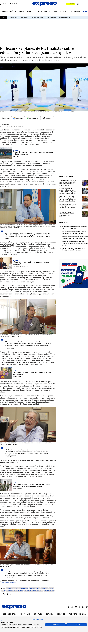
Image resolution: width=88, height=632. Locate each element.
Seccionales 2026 (37, 17)
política (12, 11)
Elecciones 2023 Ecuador (15, 590)
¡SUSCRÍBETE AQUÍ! (8, 583)
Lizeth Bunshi (25, 17)
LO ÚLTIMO (4, 11)
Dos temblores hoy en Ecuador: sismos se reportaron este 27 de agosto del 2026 (74, 232)
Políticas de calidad (78, 614)
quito (56, 11)
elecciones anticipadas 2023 (33, 590)
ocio (71, 11)
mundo (77, 11)
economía (21, 11)
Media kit (61, 614)
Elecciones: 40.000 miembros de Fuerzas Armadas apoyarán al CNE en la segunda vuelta (32, 485)
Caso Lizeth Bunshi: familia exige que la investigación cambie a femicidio (73, 249)
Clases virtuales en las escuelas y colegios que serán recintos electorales (33, 153)
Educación (44, 588)
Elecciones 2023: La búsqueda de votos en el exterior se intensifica (33, 373)
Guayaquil (48, 11)
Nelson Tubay (4, 124)
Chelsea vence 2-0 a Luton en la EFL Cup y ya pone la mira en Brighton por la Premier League (67, 183)
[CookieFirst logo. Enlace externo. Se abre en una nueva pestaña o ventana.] (2, 620)
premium (85, 11)
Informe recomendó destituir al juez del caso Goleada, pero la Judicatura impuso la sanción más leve (67, 191)
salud (51, 588)
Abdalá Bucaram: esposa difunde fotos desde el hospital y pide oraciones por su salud (75, 237)
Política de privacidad (37, 619)
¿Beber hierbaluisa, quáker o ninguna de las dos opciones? (31, 263)
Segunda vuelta (49, 590)
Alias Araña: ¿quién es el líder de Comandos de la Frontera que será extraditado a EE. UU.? (66, 214)
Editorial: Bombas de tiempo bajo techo (58, 17)
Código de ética (9, 614)
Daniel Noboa (23, 588)
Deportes (63, 11)
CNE (3, 590)
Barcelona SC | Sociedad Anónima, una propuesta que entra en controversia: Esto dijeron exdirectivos (67, 198)
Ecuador (38, 11)
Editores (49, 614)
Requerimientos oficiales (31, 614)
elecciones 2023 (12, 588)
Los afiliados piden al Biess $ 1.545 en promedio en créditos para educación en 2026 (67, 206)
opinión (30, 11)
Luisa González (13, 17)
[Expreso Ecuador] (14, 609)
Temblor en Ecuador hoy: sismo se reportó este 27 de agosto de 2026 (74, 227)
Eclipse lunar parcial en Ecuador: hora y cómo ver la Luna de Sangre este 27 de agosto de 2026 (75, 243)
